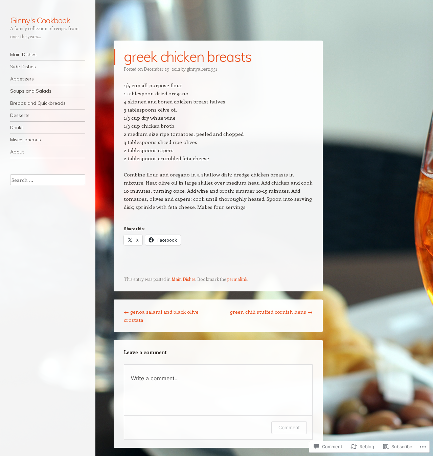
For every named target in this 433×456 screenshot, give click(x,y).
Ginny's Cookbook (40, 20)
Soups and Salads (30, 91)
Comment (289, 427)
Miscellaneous (25, 140)
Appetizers (22, 79)
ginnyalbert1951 (202, 69)
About (17, 152)
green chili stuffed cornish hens (271, 311)
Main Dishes (23, 54)
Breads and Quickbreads (38, 103)
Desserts (19, 115)
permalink (237, 279)
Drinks (17, 127)
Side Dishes (23, 67)
